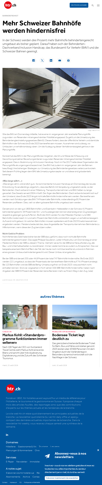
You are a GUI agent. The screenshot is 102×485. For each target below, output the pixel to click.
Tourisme (43, 446)
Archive (26, 477)
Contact (36, 477)
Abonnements (13, 477)
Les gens (54, 446)
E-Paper (10, 461)
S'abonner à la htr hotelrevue (20, 473)
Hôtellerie (11, 446)
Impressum (13, 482)
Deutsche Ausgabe (79, 5)
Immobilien (35, 461)
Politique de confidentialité (32, 482)
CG (20, 482)
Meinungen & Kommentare (19, 450)
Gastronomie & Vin (27, 446)
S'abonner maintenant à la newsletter (62, 478)
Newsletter (21, 461)
